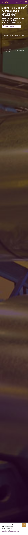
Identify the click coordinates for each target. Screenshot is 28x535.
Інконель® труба (20, 35)
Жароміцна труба (7, 35)
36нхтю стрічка (7, 43)
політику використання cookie (10, 531)
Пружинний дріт (20, 43)
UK (17, 2)
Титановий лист (20, 50)
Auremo (6, 2)
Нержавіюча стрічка (7, 50)
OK (24, 525)
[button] (25, 6)
